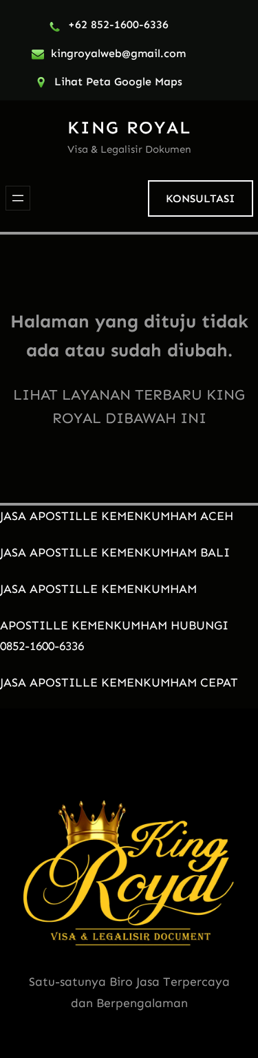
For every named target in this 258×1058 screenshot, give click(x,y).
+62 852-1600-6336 (118, 24)
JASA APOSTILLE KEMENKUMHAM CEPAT (119, 682)
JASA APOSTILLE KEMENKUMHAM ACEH (116, 515)
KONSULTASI (200, 198)
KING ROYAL (129, 127)
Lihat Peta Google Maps (118, 81)
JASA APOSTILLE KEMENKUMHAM (98, 588)
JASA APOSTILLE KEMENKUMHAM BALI (115, 552)
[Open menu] (18, 198)
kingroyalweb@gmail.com (118, 53)
